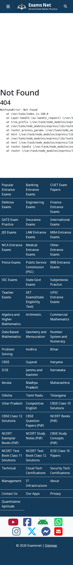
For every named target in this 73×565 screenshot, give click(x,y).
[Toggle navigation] (8, 7)
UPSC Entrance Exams (56, 297)
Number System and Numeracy (58, 336)
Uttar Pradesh (12, 403)
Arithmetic (33, 314)
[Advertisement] (36, 51)
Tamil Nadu (34, 395)
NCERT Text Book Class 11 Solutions (12, 455)
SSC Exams (9, 280)
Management (11, 481)
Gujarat (31, 362)
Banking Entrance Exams (32, 189)
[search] (65, 6)
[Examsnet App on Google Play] (43, 524)
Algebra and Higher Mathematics (11, 319)
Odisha (7, 395)
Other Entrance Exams (56, 250)
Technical (9, 468)
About (54, 481)
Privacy (55, 493)
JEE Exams (9, 232)
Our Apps (33, 493)
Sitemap (51, 545)
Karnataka (57, 370)
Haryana (56, 362)
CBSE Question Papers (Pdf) (35, 421)
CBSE (5, 362)
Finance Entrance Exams (56, 207)
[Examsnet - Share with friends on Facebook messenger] (46, 534)
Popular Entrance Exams (8, 189)
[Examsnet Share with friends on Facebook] (27, 524)
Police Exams (11, 262)
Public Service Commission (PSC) (36, 267)
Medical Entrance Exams (32, 250)
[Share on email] (58, 534)
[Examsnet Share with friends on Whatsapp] (58, 524)
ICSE (5, 370)
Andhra (31, 349)
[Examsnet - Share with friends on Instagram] (16, 534)
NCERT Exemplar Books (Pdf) (10, 438)
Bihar (54, 349)
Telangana (58, 395)
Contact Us (10, 493)
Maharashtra (59, 383)
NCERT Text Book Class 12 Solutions (36, 455)
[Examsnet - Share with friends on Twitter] (32, 534)
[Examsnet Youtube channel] (13, 524)
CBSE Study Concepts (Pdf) (58, 438)
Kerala (6, 383)
